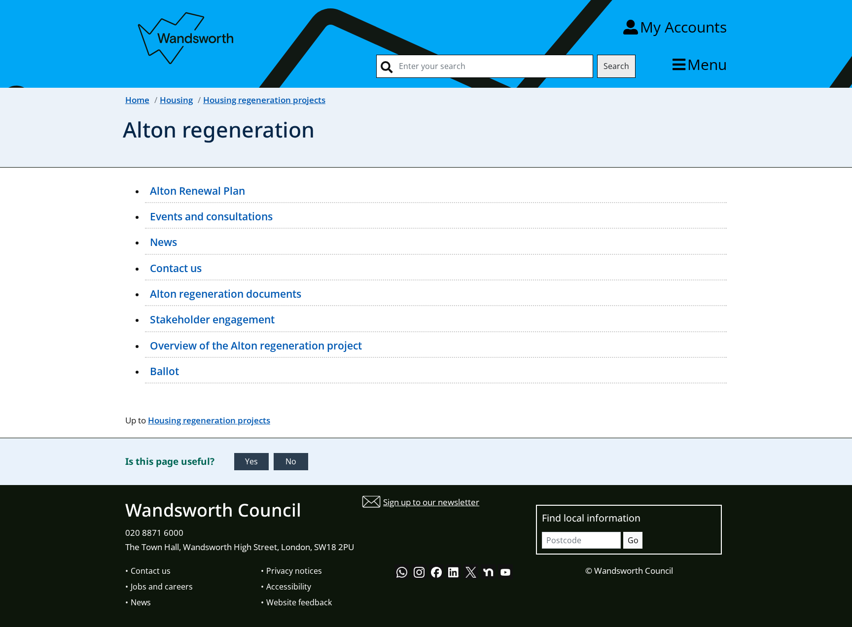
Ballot (164, 371)
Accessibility (288, 586)
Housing (176, 99)
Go (633, 540)
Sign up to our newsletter (431, 502)
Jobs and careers (162, 586)
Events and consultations (211, 216)
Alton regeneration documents (225, 294)
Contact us (176, 268)
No (290, 461)
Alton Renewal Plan (197, 191)
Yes (251, 461)
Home (137, 99)
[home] (186, 36)
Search (616, 66)
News (163, 242)
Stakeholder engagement (212, 319)
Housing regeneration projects (264, 99)
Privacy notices (294, 570)
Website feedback (299, 602)
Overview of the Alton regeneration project (256, 345)
